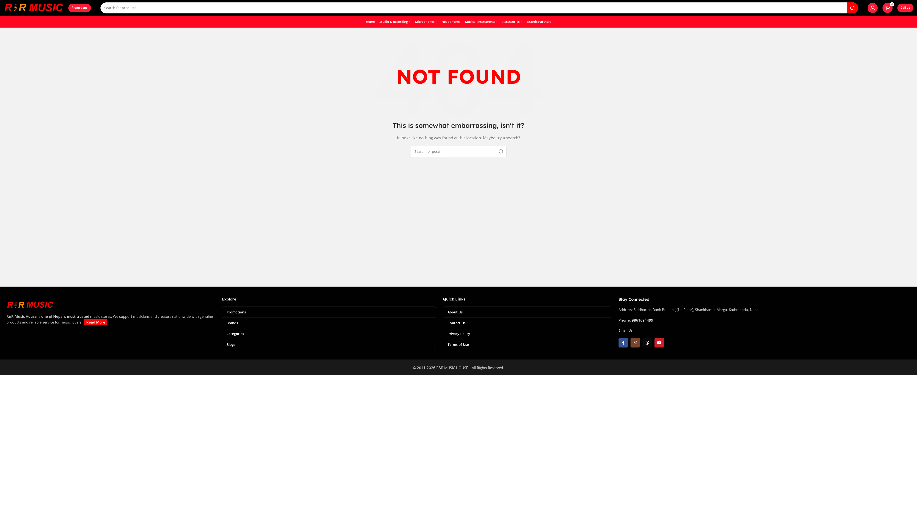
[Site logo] (34, 7)
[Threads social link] (647, 342)
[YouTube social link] (659, 342)
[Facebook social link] (623, 342)
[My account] (872, 8)
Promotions (80, 8)
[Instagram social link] (635, 342)
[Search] (852, 7)
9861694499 (642, 320)
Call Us (905, 8)
